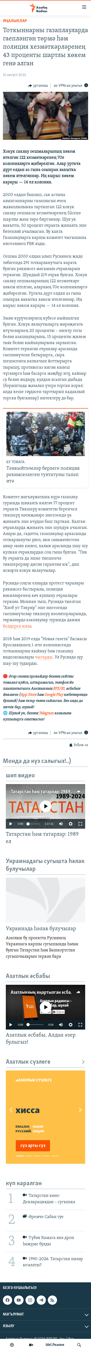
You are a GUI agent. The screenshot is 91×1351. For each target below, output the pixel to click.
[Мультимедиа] (31, 1345)
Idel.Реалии (55, 1345)
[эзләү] (79, 1345)
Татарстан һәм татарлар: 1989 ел (43, 791)
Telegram (46, 713)
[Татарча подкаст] (12, 1345)
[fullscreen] (80, 824)
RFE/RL (59, 689)
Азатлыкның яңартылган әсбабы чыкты (51, 992)
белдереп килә (17, 626)
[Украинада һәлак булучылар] (45, 900)
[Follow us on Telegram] (41, 1300)
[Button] (38, 86)
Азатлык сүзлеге (28, 1062)
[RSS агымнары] (52, 1300)
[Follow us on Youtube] (18, 1300)
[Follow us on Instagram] (30, 1300)
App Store (28, 695)
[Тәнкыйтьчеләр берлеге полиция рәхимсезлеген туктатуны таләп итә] (45, 434)
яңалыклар (15, 21)
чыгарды (43, 657)
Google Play (53, 695)
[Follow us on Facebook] (7, 1300)
